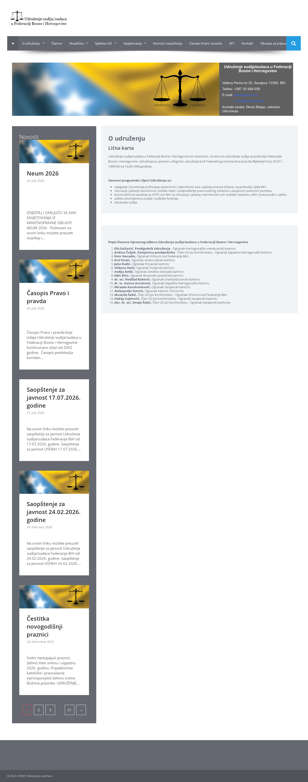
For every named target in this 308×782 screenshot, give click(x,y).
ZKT (231, 43)
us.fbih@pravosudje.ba (249, 101)
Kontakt (247, 43)
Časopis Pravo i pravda (205, 43)
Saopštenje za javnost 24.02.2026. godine (54, 512)
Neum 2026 (43, 173)
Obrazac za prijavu (273, 43)
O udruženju (31, 43)
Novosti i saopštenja (167, 43)
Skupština (76, 43)
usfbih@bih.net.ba (245, 95)
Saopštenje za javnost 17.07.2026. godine (54, 397)
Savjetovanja (132, 43)
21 (69, 710)
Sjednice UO (103, 43)
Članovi (56, 43)
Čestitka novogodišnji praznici (45, 626)
